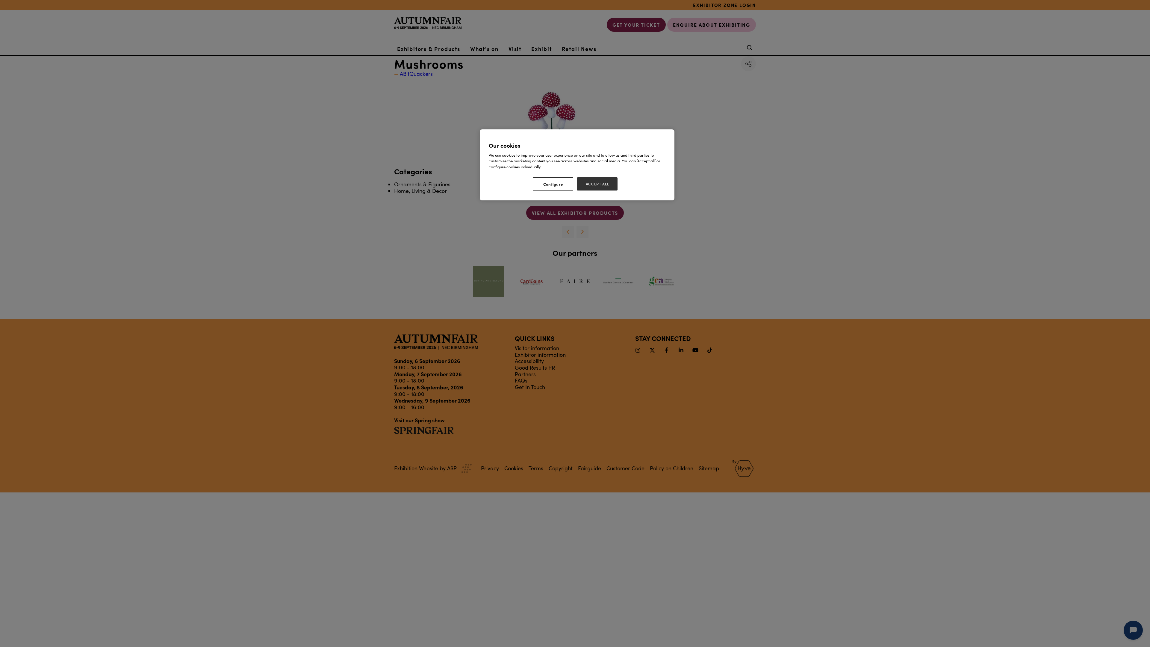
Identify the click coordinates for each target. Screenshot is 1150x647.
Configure (553, 184)
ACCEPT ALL (597, 184)
